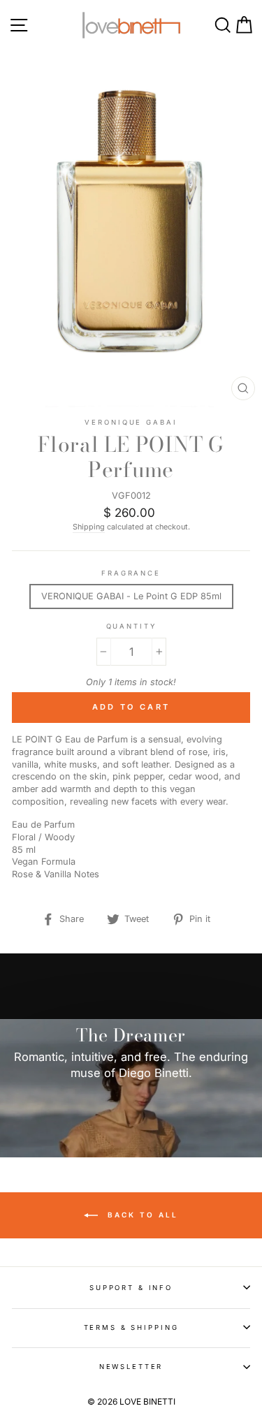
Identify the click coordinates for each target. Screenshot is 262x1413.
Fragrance (131, 573)
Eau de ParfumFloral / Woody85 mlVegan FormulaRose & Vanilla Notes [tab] (55, 849)
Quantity (131, 626)
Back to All (140, 1214)
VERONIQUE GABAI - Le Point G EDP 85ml (131, 596)
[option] (131, 1055)
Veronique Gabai (131, 422)
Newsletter (131, 1366)
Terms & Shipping (131, 1327)
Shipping (89, 527)
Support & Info (131, 1287)
